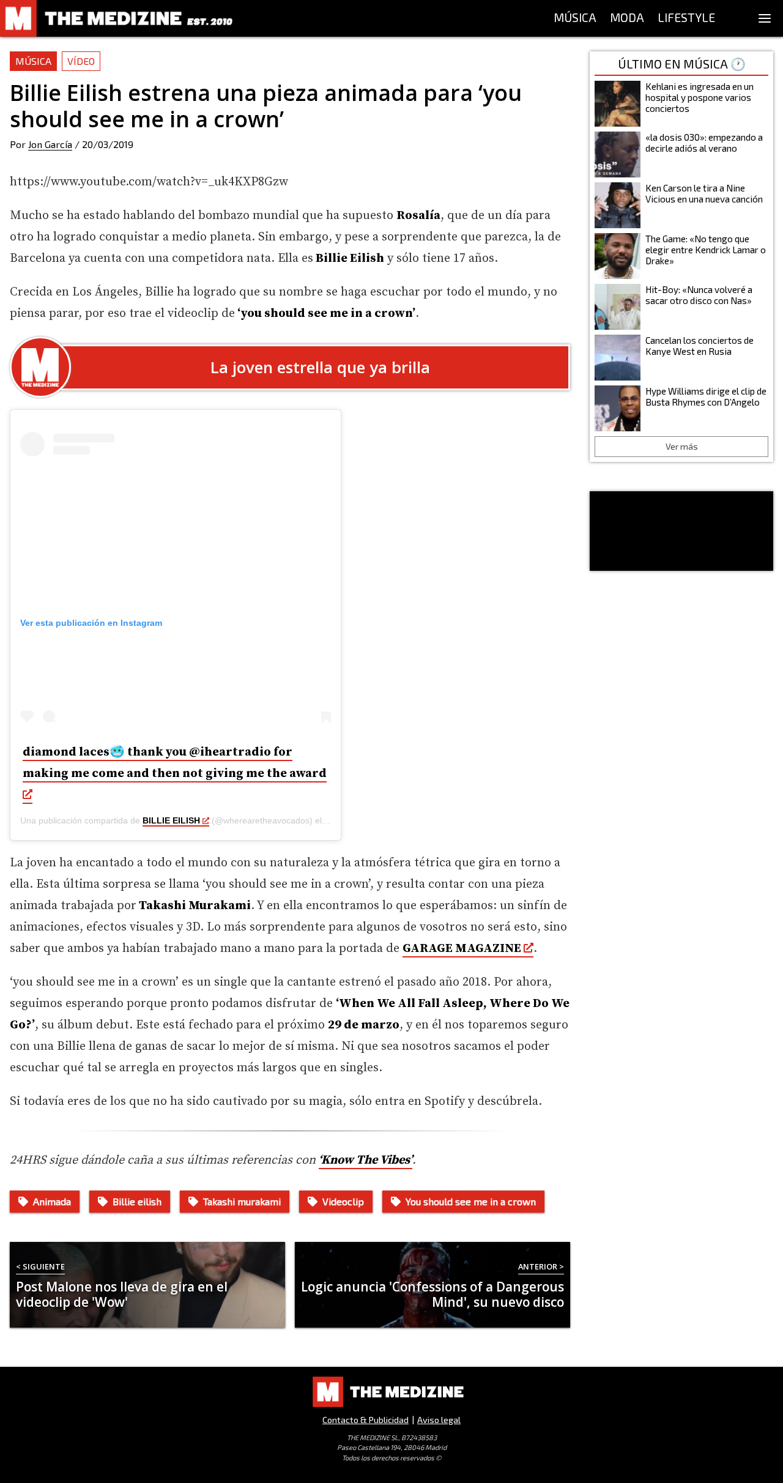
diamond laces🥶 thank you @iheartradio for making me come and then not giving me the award (175, 763)
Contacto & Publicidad (365, 1419)
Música (33, 61)
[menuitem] (575, 18)
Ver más (682, 446)
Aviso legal (439, 1419)
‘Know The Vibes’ (365, 1160)
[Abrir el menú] (764, 18)
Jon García (50, 144)
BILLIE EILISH (171, 820)
